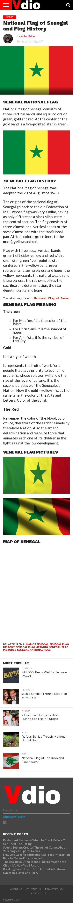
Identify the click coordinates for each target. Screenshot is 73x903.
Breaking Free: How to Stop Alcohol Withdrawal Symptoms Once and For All (34, 870)
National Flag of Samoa (51, 298)
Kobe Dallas (27, 36)
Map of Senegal (37, 644)
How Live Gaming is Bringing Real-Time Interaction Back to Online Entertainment (36, 856)
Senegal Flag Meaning (32, 647)
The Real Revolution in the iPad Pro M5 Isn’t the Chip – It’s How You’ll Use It (34, 863)
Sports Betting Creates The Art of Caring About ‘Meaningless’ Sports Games (35, 849)
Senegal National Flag (34, 649)
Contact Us (33, 889)
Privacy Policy (54, 889)
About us (16, 889)
